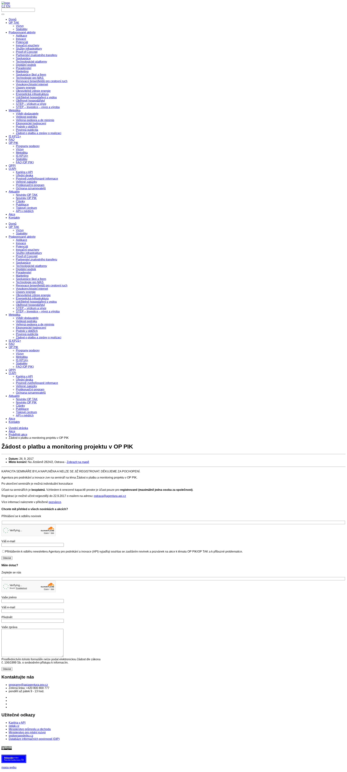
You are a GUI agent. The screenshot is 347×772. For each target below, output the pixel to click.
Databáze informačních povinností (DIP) (34, 738)
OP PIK (13, 347)
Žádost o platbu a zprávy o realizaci (38, 337)
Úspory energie (26, 291)
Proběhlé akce (18, 434)
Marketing (22, 275)
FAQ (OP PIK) (25, 366)
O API (12, 373)
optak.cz (14, 725)
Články (20, 405)
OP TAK (14, 227)
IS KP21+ (15, 340)
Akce (12, 418)
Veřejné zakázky (26, 386)
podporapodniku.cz (21, 735)
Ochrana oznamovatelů (31, 392)
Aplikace (21, 240)
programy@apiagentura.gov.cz (28, 684)
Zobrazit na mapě (78, 462)
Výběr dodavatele (27, 317)
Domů (12, 223)
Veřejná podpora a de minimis (35, 324)
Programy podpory (28, 350)
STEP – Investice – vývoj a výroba (38, 311)
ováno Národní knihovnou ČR (14, 758)
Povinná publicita (27, 334)
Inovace (21, 243)
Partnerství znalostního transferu (36, 259)
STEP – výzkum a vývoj (31, 308)
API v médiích (25, 415)
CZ (3, 6)
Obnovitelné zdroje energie (33, 295)
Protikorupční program (30, 389)
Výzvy (20, 230)
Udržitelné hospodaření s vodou (36, 301)
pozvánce (55, 502)
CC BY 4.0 (91, 748)
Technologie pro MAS (30, 282)
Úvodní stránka (18, 428)
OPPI (12, 369)
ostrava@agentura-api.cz (110, 495)
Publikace (22, 408)
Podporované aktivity (22, 236)
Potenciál (22, 246)
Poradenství (23, 272)
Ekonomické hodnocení (31, 327)
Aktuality (14, 395)
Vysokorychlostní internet (32, 288)
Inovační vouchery (27, 249)
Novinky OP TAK (27, 399)
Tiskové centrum (26, 412)
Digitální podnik (26, 269)
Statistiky (21, 233)
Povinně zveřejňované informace (37, 382)
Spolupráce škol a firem (31, 278)
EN (8, 6)
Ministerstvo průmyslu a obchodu (30, 729)
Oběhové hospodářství (30, 304)
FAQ (11, 343)
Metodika (14, 314)
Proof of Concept (26, 256)
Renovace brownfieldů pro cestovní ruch (41, 285)
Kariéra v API (24, 376)
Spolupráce (23, 262)
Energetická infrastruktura (32, 298)
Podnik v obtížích (27, 330)
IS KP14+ (22, 360)
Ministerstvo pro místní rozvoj (27, 732)
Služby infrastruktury (29, 253)
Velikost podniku (26, 321)
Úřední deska (24, 379)
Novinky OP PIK (26, 402)
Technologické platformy (31, 266)
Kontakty (14, 421)
